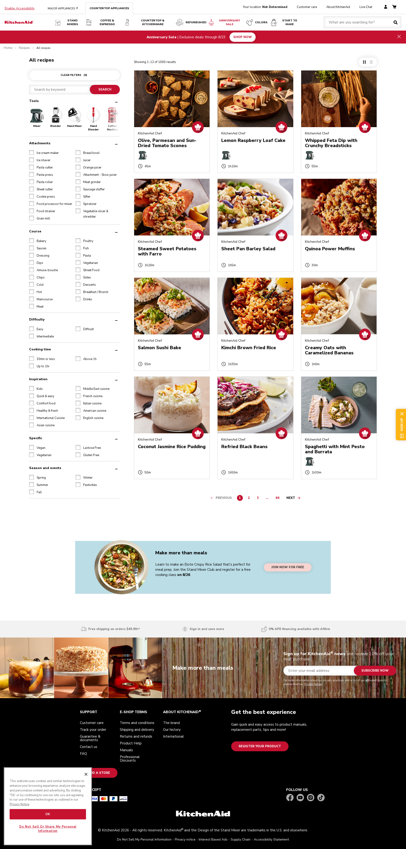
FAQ (83, 753)
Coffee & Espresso (107, 22)
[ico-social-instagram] (310, 798)
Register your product (260, 746)
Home (8, 48)
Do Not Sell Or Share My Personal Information (47, 829)
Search (104, 89)
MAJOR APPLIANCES (63, 8)
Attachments (40, 143)
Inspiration (38, 379)
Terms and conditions (137, 722)
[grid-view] (364, 62)
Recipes (24, 48)
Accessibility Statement (271, 839)
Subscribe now (375, 671)
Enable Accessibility (20, 8)
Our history (172, 729)
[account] (385, 7)
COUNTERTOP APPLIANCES (109, 8)
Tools (34, 101)
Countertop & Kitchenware (152, 22)
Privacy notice (185, 839)
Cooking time (40, 349)
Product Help (131, 743)
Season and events (45, 468)
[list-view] (371, 62)
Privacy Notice (313, 684)
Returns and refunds (136, 736)
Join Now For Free (287, 567)
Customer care (307, 7)
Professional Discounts (130, 759)
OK (47, 814)
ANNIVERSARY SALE (229, 22)
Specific (35, 438)
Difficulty (36, 319)
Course (35, 231)
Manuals (126, 750)
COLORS (261, 22)
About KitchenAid (338, 7)
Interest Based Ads (213, 839)
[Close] (86, 774)
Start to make (289, 22)
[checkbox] (31, 152)
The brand (171, 722)
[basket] (394, 7)
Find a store (98, 773)
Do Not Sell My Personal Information (144, 839)
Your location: (265, 7)
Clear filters (74, 75)
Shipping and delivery (137, 729)
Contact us (88, 746)
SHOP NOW (242, 37)
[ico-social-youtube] (300, 798)
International (173, 736)
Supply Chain (240, 839)
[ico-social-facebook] (290, 798)
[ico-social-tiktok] (321, 798)
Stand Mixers (72, 22)
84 (279, 498)
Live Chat (365, 7)
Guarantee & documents (90, 738)
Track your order (93, 729)
